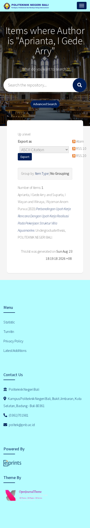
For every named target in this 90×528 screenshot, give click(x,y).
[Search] (80, 85)
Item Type (41, 173)
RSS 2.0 (80, 155)
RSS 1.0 (80, 148)
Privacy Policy (13, 341)
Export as (25, 141)
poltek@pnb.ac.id (21, 424)
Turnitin (8, 331)
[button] (25, 156)
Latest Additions (14, 350)
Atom (79, 141)
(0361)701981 (18, 415)
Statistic (9, 322)
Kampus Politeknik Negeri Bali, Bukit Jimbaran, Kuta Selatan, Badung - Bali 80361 (42, 402)
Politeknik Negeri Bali (23, 389)
